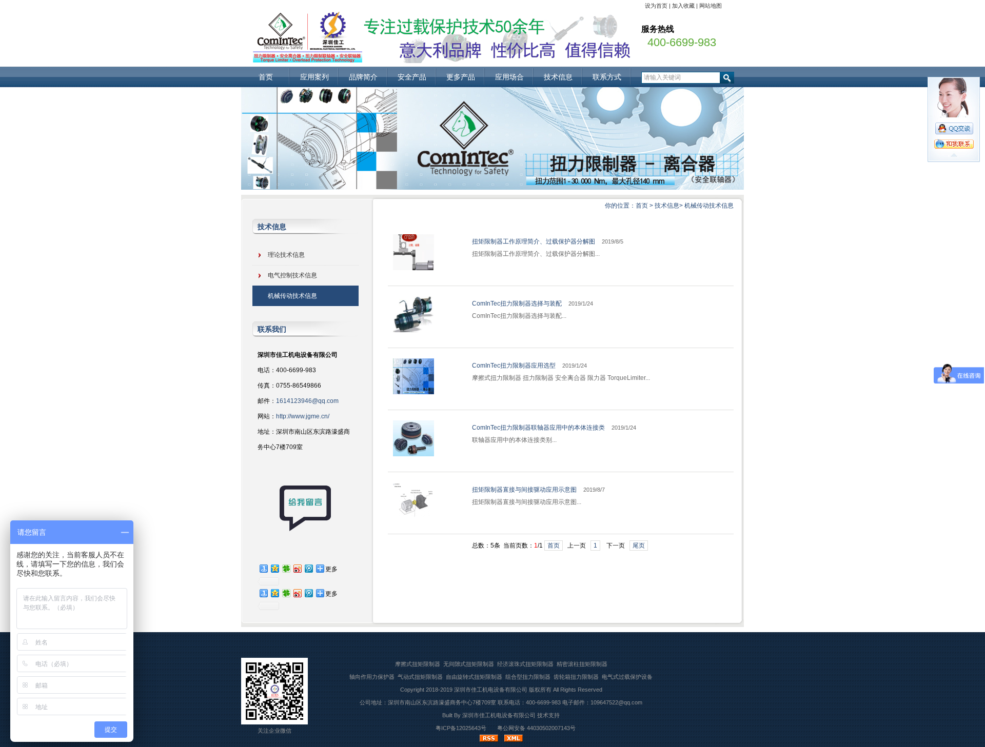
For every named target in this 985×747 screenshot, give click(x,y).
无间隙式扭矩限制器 (468, 664)
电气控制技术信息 (292, 275)
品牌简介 (363, 77)
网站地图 (710, 6)
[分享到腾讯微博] (308, 568)
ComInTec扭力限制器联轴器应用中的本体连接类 (538, 427)
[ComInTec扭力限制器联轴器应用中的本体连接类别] (413, 454)
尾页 (639, 545)
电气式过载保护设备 (627, 677)
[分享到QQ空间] (274, 568)
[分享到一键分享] (263, 568)
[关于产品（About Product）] (492, 187)
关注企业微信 (274, 731)
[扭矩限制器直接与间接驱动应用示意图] (413, 516)
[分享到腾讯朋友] (285, 568)
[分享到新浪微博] (297, 568)
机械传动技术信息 (709, 205)
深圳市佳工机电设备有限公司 (490, 690)
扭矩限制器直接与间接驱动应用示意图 (524, 489)
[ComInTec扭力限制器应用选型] (413, 392)
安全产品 (412, 77)
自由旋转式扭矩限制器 (474, 677)
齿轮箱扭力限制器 (576, 677)
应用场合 (509, 77)
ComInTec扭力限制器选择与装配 (517, 303)
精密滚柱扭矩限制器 (582, 664)
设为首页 (656, 6)
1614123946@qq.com (307, 401)
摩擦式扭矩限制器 (417, 664)
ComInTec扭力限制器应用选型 (514, 365)
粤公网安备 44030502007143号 (536, 728)
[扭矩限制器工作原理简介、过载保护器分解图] (413, 268)
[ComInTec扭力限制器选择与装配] (413, 330)
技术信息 (558, 77)
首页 (266, 77)
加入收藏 (683, 6)
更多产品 (460, 77)
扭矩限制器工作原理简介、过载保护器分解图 (533, 241)
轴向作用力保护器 (372, 677)
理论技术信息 (286, 254)
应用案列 (314, 77)
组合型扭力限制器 (527, 677)
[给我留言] (305, 529)
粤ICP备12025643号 (461, 728)
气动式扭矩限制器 (420, 677)
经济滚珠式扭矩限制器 (525, 664)
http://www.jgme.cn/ (302, 416)
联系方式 (607, 77)
